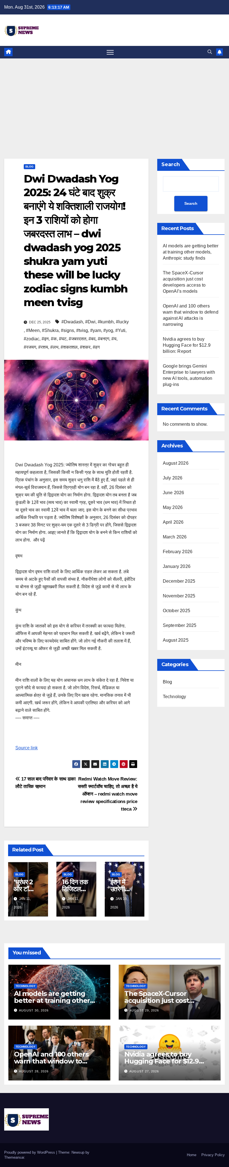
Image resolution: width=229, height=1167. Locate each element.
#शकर (85, 347)
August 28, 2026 (34, 1071)
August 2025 (176, 640)
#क (54, 338)
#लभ (54, 347)
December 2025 (179, 581)
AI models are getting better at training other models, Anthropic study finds (191, 251)
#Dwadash (72, 321)
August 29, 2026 (144, 1010)
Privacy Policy (213, 1155)
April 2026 (173, 522)
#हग (96, 347)
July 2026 (173, 478)
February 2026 (178, 551)
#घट (62, 338)
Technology (174, 696)
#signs (67, 330)
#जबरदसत (77, 338)
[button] (209, 52)
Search (170, 164)
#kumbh (106, 321)
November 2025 (179, 596)
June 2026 (173, 492)
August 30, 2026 (34, 1010)
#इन (45, 338)
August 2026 (176, 463)
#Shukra (50, 330)
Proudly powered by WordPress (30, 1152)
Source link (26, 747)
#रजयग (30, 347)
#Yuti (120, 330)
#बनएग (103, 338)
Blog (29, 166)
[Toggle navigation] (110, 52)
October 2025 (176, 610)
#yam (95, 330)
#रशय (43, 347)
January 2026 (176, 566)
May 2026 (173, 507)
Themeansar (14, 1157)
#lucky (122, 321)
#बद (92, 338)
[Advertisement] (114, 100)
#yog (108, 330)
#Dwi (90, 321)
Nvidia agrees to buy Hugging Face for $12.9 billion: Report (187, 345)
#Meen (33, 330)
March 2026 (175, 537)
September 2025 (180, 625)
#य (113, 338)
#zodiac (31, 338)
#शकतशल (69, 347)
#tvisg (82, 330)
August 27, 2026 (144, 1071)
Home (191, 1155)
